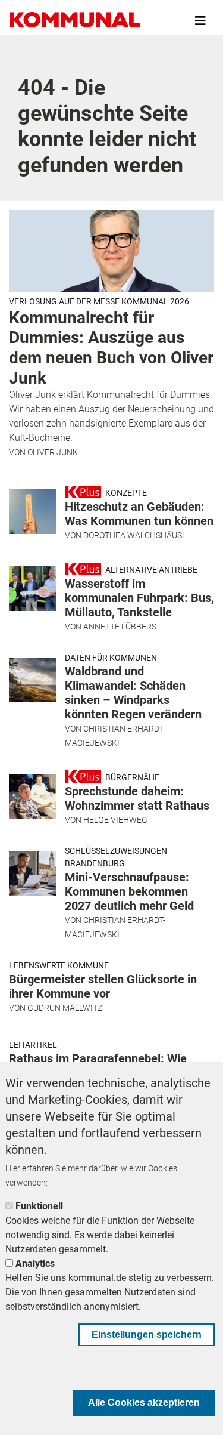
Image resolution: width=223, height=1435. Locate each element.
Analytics (35, 1263)
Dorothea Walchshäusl (134, 535)
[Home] (75, 21)
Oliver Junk (52, 452)
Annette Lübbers (119, 626)
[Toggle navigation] (200, 21)
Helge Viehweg (115, 820)
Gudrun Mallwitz (64, 1008)
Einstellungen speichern (147, 1334)
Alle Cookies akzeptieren (144, 1402)
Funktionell (39, 1206)
